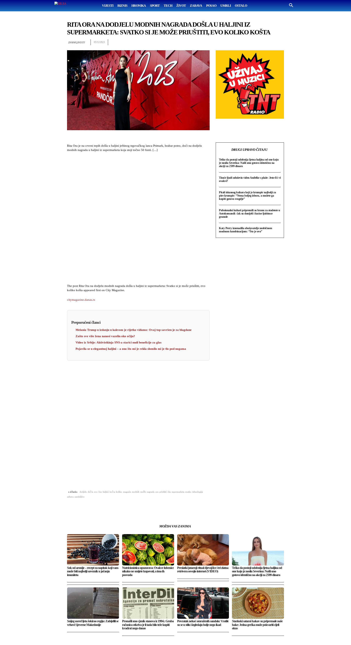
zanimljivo (79, 496)
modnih (135, 492)
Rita (169, 492)
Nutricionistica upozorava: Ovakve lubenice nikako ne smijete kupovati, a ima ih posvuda (148, 571)
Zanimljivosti (76, 42)
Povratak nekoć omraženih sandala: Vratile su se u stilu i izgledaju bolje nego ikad (203, 622)
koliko (119, 492)
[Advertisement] (138, 218)
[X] (242, 42)
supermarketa (178, 492)
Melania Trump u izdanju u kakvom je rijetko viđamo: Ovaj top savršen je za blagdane (134, 329)
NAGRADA (150, 492)
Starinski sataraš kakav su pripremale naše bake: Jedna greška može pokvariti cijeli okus (257, 624)
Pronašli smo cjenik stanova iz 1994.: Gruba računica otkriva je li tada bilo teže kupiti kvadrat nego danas (148, 624)
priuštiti (163, 492)
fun (100, 492)
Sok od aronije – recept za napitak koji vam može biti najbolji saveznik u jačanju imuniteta (92, 571)
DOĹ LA (90, 492)
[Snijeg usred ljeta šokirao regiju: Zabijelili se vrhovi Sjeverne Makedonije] (93, 603)
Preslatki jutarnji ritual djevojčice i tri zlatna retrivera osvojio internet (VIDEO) (202, 569)
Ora (156, 492)
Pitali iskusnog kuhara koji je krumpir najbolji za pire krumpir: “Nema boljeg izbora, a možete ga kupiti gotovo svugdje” (247, 195)
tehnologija (197, 492)
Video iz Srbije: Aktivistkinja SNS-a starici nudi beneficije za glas (118, 342)
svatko (188, 492)
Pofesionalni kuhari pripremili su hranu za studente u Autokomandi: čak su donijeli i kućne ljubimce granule (249, 213)
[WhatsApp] (252, 42)
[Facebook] (233, 42)
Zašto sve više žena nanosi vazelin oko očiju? (105, 336)
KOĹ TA (112, 492)
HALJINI (106, 492)
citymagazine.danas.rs (81, 299)
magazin (127, 492)
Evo (96, 492)
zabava (70, 496)
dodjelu (83, 492)
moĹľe (143, 492)
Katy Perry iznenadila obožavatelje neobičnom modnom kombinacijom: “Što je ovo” (245, 230)
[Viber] (280, 42)
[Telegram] (270, 42)
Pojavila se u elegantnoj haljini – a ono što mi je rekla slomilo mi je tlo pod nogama (131, 348)
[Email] (261, 42)
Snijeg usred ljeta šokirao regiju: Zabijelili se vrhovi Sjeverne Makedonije (92, 622)
